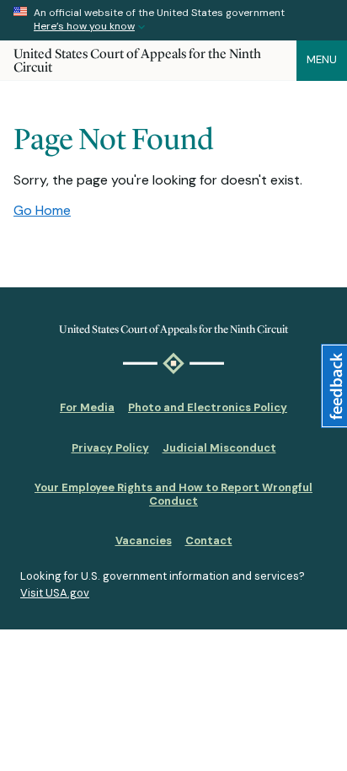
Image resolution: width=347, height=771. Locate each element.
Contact (208, 540)
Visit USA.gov (54, 593)
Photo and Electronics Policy (207, 407)
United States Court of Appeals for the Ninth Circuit (137, 60)
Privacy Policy (110, 448)
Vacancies (143, 540)
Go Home (42, 210)
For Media (87, 407)
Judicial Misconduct (219, 448)
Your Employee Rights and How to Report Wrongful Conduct (173, 494)
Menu (322, 59)
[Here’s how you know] (173, 20)
